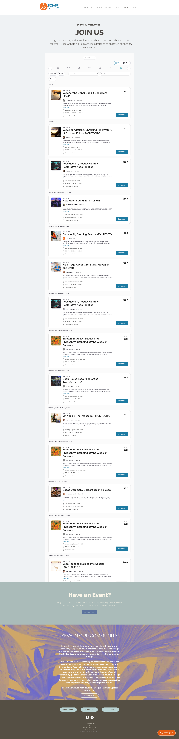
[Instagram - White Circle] (92, 717)
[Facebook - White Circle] (87, 717)
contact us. (89, 690)
